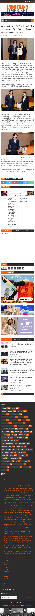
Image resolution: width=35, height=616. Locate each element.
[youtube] (30, 1)
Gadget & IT (20, 446)
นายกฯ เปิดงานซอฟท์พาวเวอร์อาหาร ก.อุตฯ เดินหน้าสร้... (18, 510)
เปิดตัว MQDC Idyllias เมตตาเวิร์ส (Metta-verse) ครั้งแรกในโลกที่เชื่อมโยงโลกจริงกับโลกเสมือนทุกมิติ (22, 344)
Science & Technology (7, 425)
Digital (20, 452)
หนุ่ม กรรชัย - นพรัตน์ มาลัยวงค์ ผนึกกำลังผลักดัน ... (17, 493)
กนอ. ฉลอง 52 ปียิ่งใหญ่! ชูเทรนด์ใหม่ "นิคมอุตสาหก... (18, 522)
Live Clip (4, 467)
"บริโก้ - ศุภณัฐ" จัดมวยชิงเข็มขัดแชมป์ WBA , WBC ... (18, 497)
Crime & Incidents (6, 446)
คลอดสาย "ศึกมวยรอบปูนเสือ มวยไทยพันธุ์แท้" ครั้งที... (18, 515)
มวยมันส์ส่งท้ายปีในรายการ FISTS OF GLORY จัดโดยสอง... (19, 495)
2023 (4, 583)
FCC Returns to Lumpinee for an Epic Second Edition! (17, 551)
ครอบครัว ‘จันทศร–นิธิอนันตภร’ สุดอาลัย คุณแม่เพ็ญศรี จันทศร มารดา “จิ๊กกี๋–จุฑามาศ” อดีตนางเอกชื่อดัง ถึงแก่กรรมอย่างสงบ (22, 370)
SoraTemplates (27, 605)
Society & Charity (23, 425)
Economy (20, 178)
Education (22, 428)
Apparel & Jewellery (7, 461)
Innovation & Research (8, 428)
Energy (27, 449)
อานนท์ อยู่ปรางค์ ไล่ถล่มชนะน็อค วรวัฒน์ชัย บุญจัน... (18, 540)
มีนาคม (6, 576)
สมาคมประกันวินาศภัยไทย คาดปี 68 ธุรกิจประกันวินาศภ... (19, 508)
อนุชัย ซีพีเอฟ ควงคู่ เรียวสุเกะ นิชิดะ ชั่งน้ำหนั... (16, 517)
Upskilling (5, 449)
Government (14, 414)
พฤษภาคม (7, 571)
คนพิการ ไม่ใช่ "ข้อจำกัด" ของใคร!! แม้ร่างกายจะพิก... (18, 499)
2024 (4, 482)
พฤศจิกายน (7, 558)
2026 (4, 477)
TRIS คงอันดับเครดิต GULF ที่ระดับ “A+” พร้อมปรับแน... (18, 486)
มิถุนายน (6, 569)
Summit (4, 470)
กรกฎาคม (6, 567)
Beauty (13, 440)
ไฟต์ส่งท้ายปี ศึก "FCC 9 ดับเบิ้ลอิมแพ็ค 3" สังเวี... (16, 543)
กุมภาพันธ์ (7, 578)
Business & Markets (11, 178)
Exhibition (5, 423)
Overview (26, 467)
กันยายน (6, 562)
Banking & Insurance (7, 452)
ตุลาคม (6, 560)
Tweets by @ (4, 397)
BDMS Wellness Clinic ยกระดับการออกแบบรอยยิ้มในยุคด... (19, 534)
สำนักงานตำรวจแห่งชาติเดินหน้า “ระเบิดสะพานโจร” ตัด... (19, 490)
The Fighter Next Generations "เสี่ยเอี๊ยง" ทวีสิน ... (16, 545)
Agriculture (22, 434)
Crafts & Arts (16, 449)
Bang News (14, 605)
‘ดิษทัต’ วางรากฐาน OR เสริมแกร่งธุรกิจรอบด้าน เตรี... (18, 536)
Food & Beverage (6, 431)
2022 (4, 586)
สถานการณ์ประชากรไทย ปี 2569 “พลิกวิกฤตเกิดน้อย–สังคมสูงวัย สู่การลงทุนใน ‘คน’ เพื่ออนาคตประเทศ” (21, 352)
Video (11, 455)
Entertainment (17, 423)
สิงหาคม (6, 564)
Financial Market (14, 458)
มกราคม (6, 580)
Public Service (5, 464)
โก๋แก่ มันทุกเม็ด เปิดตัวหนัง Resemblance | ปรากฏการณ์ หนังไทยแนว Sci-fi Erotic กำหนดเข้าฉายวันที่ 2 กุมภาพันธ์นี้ (21, 379)
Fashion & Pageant (19, 437)
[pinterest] (32, 1)
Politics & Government (8, 417)
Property (26, 431)
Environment (22, 443)
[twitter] (28, 1)
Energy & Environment (8, 443)
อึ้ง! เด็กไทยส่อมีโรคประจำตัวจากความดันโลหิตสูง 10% (18, 505)
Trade (3, 458)
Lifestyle (4, 408)
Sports (3, 414)
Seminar (4, 440)
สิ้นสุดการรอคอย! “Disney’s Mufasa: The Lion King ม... (18, 512)
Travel (22, 417)
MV (17, 461)
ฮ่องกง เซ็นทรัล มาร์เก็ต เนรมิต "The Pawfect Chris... (17, 531)
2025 (4, 479)
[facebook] (26, 1)
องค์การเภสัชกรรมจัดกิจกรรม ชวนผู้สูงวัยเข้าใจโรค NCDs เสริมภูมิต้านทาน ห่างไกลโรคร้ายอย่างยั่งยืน (22, 387)
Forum (3, 455)
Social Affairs (5, 437)
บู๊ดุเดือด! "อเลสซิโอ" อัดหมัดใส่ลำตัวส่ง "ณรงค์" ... (17, 538)
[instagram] (33, 1)
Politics (24, 461)
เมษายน (6, 574)
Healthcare (14, 420)
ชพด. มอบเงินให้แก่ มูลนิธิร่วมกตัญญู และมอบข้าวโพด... (18, 488)
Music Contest (15, 467)
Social (3, 420)
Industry (4, 434)
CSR (13, 434)
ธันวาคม (6, 484)
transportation (18, 464)
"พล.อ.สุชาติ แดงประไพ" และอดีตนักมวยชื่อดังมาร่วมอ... (18, 519)
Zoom (13, 408)
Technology (21, 455)
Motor (17, 431)
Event (24, 420)
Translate (30, 597)
